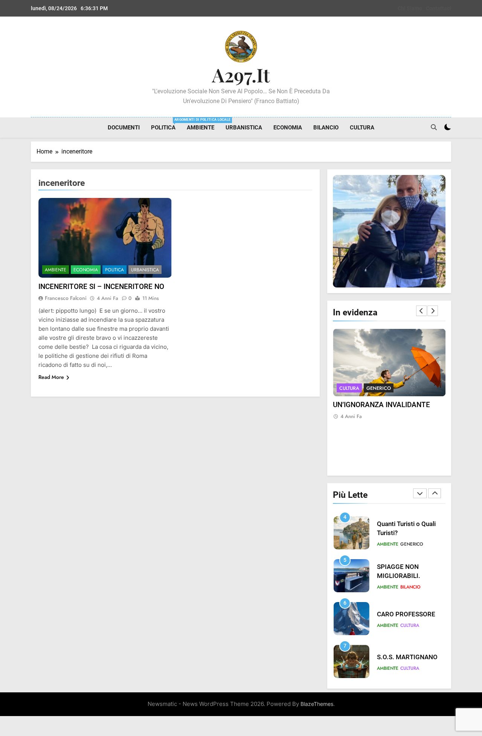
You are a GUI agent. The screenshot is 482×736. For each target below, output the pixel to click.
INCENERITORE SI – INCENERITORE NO (101, 286)
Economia (287, 127)
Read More (51, 377)
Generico (378, 388)
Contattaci (438, 8)
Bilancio (326, 127)
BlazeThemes (316, 704)
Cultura (362, 127)
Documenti (124, 127)
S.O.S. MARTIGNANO (407, 657)
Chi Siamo (410, 8)
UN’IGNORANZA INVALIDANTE (381, 405)
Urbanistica (244, 127)
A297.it (241, 74)
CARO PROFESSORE (406, 614)
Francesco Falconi (66, 298)
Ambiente (200, 127)
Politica (166, 124)
